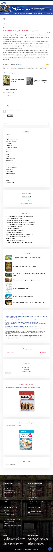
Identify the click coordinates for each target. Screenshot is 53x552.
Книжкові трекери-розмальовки (14, 232)
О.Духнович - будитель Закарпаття (13, 525)
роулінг (6, 68)
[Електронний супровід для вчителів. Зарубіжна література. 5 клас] (26, 401)
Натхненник (7, 517)
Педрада (31, 490)
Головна (4, 18)
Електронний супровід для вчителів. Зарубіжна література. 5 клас (23, 387)
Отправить (10, 115)
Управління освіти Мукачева (36, 503)
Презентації (7, 495)
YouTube (43, 352)
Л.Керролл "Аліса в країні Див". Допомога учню (27, 257)
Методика (6, 488)
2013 (4, 19)
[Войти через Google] (8, 106)
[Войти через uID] (8, 97)
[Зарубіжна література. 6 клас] (26, 440)
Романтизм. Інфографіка (12, 228)
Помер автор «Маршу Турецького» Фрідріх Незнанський (40, 82)
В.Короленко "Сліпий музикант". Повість (24, 266)
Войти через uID (26, 196)
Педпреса (31, 492)
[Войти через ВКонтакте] (8, 100)
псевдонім (21, 68)
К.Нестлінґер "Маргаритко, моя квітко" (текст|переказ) (20, 224)
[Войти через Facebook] (8, 102)
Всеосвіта (6, 510)
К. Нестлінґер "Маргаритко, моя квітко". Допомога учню (20, 222)
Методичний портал (9, 514)
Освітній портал (33, 494)
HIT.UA (7, 372)
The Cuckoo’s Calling (13, 68)
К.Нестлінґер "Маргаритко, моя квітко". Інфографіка (19, 216)
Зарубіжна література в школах (12, 519)
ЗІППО (31, 499)
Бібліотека (7, 494)
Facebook (11, 352)
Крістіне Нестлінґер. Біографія (14, 226)
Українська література (9, 490)
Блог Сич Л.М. (7, 516)
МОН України (32, 486)
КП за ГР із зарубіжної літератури (14, 230)
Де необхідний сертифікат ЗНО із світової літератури (28, 302)
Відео (5, 497)
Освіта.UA (31, 488)
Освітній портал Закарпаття (36, 501)
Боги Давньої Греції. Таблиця (21, 288)
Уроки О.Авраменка (9, 521)
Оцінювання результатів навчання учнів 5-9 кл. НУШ (19, 234)
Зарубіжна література (9, 492)
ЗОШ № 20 (7, 527)
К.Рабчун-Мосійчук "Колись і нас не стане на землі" (19, 242)
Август (4, 22)
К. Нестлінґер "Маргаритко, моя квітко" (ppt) (17, 220)
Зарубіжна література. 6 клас (13, 425)
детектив (35, 68)
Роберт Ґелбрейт (42, 68)
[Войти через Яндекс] (8, 104)
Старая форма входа (26, 203)
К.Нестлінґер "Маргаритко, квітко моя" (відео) (18, 236)
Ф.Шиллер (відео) (10, 238)
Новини (6, 501)
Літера (6, 523)
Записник (6, 499)
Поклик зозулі (28, 68)
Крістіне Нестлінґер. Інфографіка (14, 218)
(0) (20, 64)
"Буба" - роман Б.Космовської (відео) (15, 240)
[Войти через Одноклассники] (8, 108)
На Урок (6, 512)
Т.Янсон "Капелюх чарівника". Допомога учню (26, 280)
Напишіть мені (36, 512)
